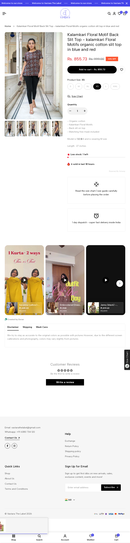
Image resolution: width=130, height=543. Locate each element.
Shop (7, 473)
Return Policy (72, 446)
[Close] (126, 3)
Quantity (72, 104)
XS (97, 86)
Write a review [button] (65, 382)
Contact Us (10, 483)
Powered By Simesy (117, 171)
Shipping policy (73, 451)
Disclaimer (13, 327)
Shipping (27, 327)
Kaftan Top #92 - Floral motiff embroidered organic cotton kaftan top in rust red (37, 526)
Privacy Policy (72, 456)
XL (89, 87)
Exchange (70, 441)
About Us (9, 478)
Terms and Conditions (16, 489)
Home (8, 26)
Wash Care (42, 327)
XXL (116, 87)
